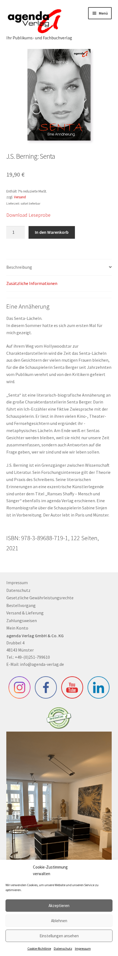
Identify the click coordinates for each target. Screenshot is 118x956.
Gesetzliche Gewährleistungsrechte (40, 597)
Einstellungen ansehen (59, 935)
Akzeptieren (59, 905)
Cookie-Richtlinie (39, 948)
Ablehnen (59, 920)
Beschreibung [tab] (19, 267)
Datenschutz (63, 948)
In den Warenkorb (52, 232)
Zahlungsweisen (21, 620)
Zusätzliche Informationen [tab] (31, 283)
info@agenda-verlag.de (42, 664)
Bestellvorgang (21, 605)
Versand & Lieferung (25, 613)
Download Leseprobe (28, 215)
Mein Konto (17, 628)
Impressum (83, 948)
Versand (20, 197)
